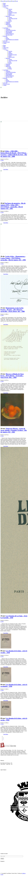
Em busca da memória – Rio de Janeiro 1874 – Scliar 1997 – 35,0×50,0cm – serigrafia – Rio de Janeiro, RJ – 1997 (13, 205)
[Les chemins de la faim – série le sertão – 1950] (6, 715)
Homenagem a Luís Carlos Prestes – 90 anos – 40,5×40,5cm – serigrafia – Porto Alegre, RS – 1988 (13, 309)
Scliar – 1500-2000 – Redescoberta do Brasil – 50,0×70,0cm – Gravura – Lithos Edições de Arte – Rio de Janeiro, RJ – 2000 (14, 153)
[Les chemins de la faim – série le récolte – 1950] (6, 648)
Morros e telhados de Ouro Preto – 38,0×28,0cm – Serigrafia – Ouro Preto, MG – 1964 (12, 375)
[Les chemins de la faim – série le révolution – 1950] (6, 681)
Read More (5, 169)
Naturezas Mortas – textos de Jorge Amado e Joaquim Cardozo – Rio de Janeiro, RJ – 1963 (14, 430)
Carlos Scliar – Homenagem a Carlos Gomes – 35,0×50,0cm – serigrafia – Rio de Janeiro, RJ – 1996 (13, 258)
